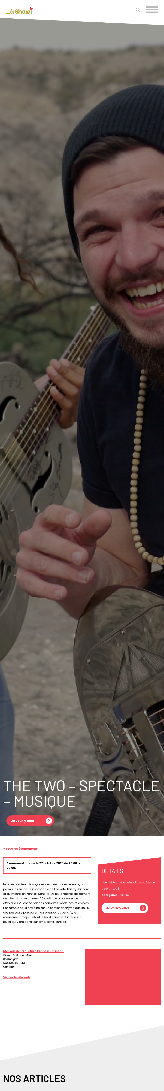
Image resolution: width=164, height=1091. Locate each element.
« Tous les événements (20, 849)
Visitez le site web (16, 977)
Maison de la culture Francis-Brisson (132, 882)
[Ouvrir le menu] (152, 9)
